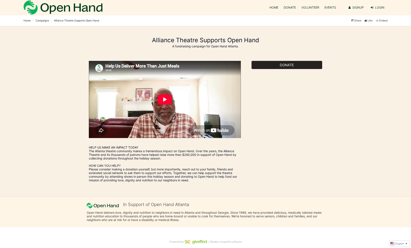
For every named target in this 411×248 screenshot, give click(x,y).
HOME (274, 7)
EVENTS (330, 7)
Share (357, 20)
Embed (383, 20)
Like (370, 20)
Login (379, 7)
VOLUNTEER (310, 7)
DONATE (290, 7)
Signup (358, 7)
